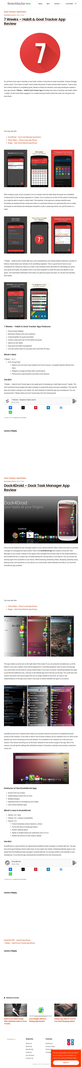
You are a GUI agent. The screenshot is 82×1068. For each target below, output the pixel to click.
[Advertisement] (41, 115)
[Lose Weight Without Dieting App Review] (40, 1010)
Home (6, 12)
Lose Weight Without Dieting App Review (37, 1020)
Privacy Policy (50, 1046)
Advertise (29, 1046)
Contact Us (29, 1058)
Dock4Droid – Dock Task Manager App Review (24, 137)
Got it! (66, 1063)
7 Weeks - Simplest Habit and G (24, 400)
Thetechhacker (19, 3)
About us (29, 1043)
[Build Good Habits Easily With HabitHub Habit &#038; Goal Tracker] (15, 1010)
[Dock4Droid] (7, 865)
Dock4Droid (16, 861)
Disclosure (49, 1043)
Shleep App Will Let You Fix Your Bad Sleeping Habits (65, 1020)
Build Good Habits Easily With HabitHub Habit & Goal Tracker (15, 1021)
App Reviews (21, 12)
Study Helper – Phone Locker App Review (22, 140)
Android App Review (19, 417)
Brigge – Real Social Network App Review (22, 143)
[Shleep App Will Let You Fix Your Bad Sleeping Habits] (65, 1010)
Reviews (13, 12)
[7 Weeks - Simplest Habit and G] (7, 403)
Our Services (30, 1055)
